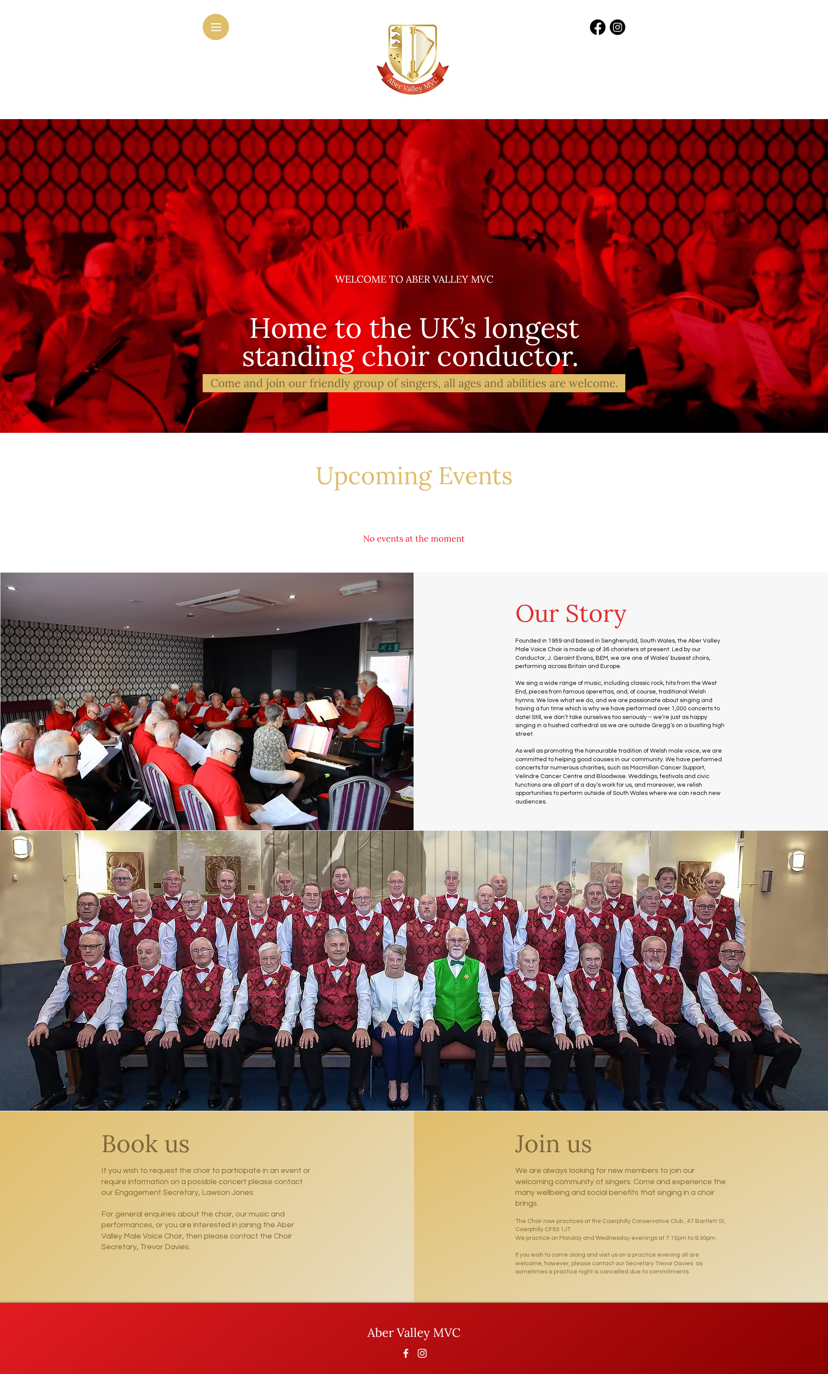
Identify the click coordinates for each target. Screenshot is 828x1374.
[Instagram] (422, 1353)
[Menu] (216, 27)
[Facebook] (406, 1353)
